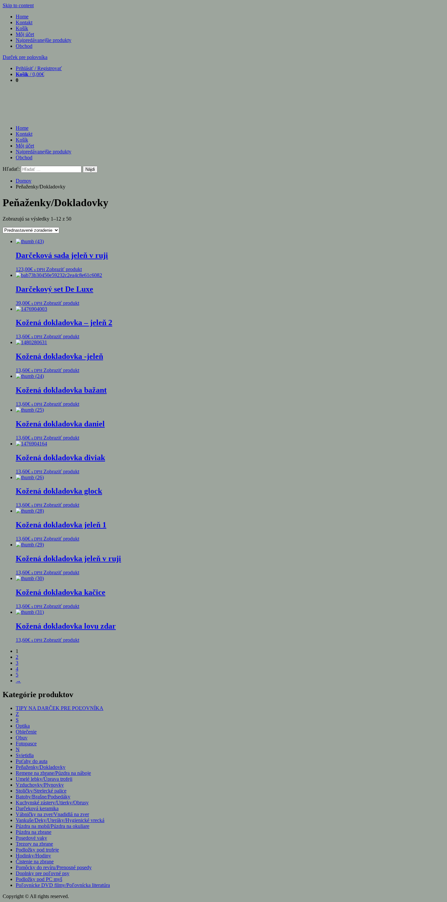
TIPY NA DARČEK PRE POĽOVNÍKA (59, 708)
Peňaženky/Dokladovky (40, 767)
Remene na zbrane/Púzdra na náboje (53, 773)
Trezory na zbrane (34, 844)
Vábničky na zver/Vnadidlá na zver (52, 814)
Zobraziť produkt (64, 269)
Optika (23, 726)
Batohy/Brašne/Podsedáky (43, 796)
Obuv (21, 737)
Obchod (24, 46)
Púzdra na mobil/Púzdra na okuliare (52, 826)
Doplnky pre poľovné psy (42, 873)
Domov (23, 181)
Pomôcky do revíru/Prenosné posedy (54, 867)
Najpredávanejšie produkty (43, 40)
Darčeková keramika (37, 808)
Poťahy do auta (31, 761)
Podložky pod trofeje (37, 850)
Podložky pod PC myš (39, 879)
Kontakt (24, 22)
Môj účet (25, 34)
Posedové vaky (31, 838)
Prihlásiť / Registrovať (39, 68)
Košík (22, 28)
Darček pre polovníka (25, 57)
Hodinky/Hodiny (33, 855)
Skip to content (18, 5)
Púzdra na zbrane (33, 832)
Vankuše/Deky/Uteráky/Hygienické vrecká (60, 820)
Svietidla (25, 755)
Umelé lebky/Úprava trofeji (44, 779)
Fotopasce (26, 743)
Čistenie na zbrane (35, 861)
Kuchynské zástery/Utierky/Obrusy (52, 802)
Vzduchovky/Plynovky (40, 785)
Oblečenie (26, 732)
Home (22, 16)
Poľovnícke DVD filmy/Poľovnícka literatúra (63, 885)
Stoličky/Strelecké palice (41, 791)
